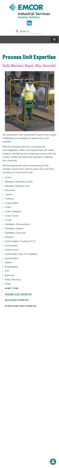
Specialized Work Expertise (20, 305)
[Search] (17, 30)
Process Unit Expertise (18, 294)
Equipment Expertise (17, 299)
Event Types (11, 288)
